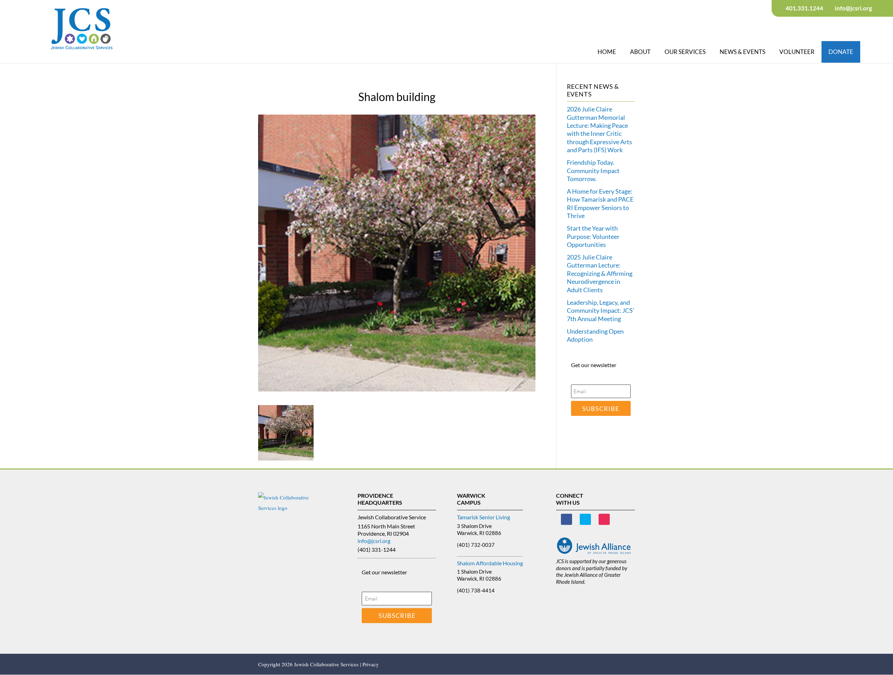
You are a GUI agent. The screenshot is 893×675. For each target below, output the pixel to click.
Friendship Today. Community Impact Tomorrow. (593, 170)
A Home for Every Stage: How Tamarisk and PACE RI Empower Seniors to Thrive (600, 203)
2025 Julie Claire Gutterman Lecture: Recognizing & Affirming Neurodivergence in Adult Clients (599, 273)
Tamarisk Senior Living (483, 517)
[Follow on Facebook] (566, 519)
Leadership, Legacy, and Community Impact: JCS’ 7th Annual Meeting (600, 310)
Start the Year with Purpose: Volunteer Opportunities (593, 236)
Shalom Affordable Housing (490, 563)
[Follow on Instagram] (604, 519)
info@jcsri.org (374, 540)
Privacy (370, 664)
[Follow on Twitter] (585, 519)
